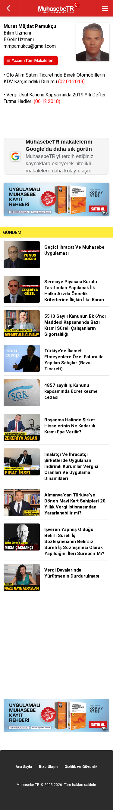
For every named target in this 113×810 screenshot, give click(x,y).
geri (8, 8)
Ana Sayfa (23, 767)
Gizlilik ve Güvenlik (81, 767)
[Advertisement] (56, 647)
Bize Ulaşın (48, 767)
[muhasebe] (56, 13)
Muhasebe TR (28, 785)
